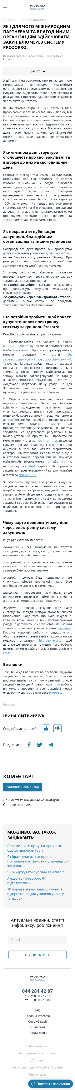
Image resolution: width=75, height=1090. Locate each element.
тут (48, 461)
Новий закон (38, 1033)
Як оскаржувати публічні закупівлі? (35, 872)
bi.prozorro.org (49, 640)
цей (32, 466)
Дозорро (37, 1060)
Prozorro (55, 692)
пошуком (64, 628)
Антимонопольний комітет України (37, 1067)
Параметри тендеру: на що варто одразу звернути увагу (34, 848)
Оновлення (37, 1027)
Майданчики (37, 1046)
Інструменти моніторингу (37, 1053)
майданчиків (13, 345)
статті (7, 653)
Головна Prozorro (37, 1016)
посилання (27, 475)
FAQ (37, 1010)
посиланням (47, 440)
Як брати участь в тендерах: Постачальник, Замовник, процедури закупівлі (37, 861)
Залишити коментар (22, 787)
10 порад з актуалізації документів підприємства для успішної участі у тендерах (35, 894)
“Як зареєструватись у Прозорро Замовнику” (37, 356)
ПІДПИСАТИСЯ (37, 955)
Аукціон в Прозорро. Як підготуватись (26, 880)
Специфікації (37, 1021)
